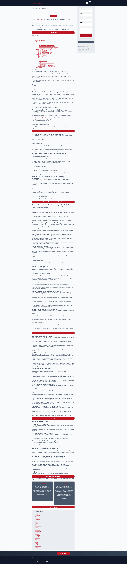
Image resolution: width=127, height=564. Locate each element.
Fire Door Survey (40, 19)
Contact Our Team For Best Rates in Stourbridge (53, 201)
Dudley (36, 518)
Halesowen (37, 516)
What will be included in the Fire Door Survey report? (46, 65)
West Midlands (38, 536)
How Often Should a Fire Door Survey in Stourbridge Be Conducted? (48, 47)
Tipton (36, 524)
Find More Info (39, 67)
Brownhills (37, 544)
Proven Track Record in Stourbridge (44, 57)
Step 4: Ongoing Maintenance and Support (45, 53)
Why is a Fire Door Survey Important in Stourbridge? (46, 45)
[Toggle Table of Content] (32, 38)
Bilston (36, 528)
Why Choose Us (86, 41)
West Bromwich (38, 526)
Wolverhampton (38, 531)
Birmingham (37, 535)
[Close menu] (90, 1)
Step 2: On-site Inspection (43, 51)
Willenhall (37, 534)
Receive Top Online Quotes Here (53, 333)
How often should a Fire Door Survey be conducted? (46, 63)
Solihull (36, 543)
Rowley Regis (37, 519)
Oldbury (36, 522)
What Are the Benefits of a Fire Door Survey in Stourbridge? (47, 48)
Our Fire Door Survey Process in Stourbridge (44, 49)
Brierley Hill (37, 514)
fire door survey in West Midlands (41, 117)
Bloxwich (36, 540)
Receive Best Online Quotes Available (53, 131)
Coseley (36, 523)
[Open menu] (87, 3)
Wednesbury (37, 530)
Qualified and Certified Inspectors (44, 55)
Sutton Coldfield (38, 546)
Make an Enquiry (63, 553)
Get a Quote (53, 15)
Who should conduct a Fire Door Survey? (45, 64)
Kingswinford (37, 515)
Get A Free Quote (53, 507)
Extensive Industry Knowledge (43, 56)
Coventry (36, 547)
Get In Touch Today (53, 32)
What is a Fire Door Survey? (43, 61)
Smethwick (37, 527)
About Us (38, 41)
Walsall (36, 539)
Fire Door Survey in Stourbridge (40, 40)
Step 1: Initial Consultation (43, 50)
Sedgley (36, 520)
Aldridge (36, 542)
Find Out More (53, 418)
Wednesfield (37, 538)
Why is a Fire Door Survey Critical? (44, 62)
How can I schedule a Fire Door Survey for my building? (47, 66)
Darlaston (37, 532)
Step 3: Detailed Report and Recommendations (46, 52)
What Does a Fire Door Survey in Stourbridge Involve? (47, 46)
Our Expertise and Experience (42, 54)
